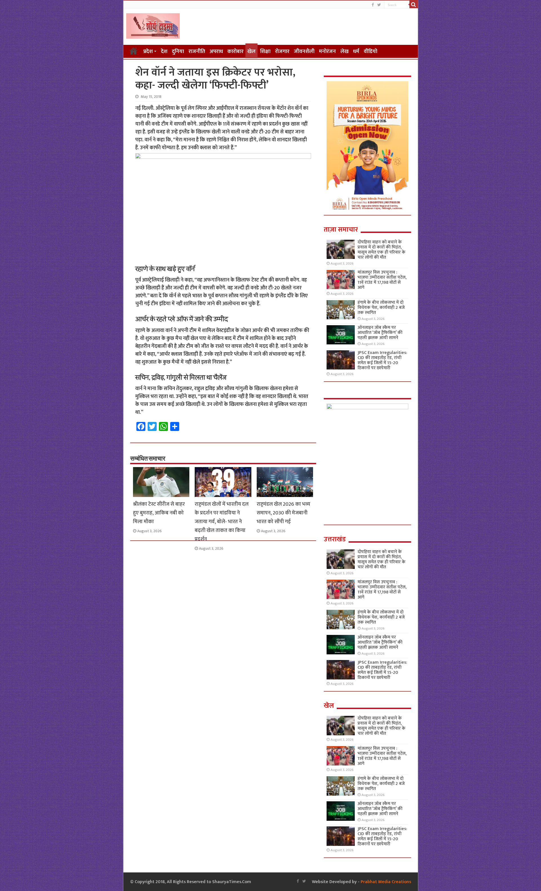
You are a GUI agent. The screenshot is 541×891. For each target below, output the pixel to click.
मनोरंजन (327, 51)
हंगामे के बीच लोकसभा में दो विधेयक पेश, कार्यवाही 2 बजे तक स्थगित (381, 307)
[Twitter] (379, 5)
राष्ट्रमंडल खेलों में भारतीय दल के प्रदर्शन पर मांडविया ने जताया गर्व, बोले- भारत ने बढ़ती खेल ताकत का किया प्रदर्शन (222, 522)
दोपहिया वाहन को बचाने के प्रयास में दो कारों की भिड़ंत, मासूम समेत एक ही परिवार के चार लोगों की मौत (381, 249)
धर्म (356, 51)
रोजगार (282, 51)
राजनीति (197, 51)
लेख (344, 51)
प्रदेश (148, 51)
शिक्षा (265, 51)
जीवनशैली (304, 51)
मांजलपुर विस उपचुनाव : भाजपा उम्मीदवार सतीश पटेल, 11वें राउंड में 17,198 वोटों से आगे (382, 280)
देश (164, 51)
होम (133, 51)
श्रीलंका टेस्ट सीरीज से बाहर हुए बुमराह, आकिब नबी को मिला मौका (159, 513)
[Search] (413, 4)
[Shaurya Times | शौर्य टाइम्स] (153, 25)
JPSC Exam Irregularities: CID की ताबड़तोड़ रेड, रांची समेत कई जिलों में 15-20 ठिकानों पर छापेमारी (382, 360)
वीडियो (370, 51)
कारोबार (235, 51)
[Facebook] (373, 5)
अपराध (216, 51)
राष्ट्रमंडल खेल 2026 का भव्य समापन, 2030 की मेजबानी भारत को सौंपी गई (283, 513)
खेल (251, 51)
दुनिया (178, 51)
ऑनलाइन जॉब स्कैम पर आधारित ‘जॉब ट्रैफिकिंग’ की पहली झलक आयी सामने (380, 333)
